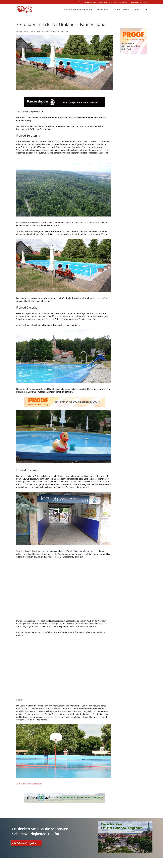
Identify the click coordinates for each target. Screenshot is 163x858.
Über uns (112, 2)
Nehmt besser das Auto (53, 31)
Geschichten (101, 10)
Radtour (65, 31)
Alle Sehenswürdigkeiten (24, 843)
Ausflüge (115, 10)
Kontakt (143, 2)
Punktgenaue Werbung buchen (95, 2)
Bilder (126, 10)
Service (136, 10)
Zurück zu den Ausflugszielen (29, 783)
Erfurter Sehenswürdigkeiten (77, 10)
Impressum (134, 2)
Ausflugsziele (21, 31)
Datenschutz (123, 2)
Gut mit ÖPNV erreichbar (35, 31)
